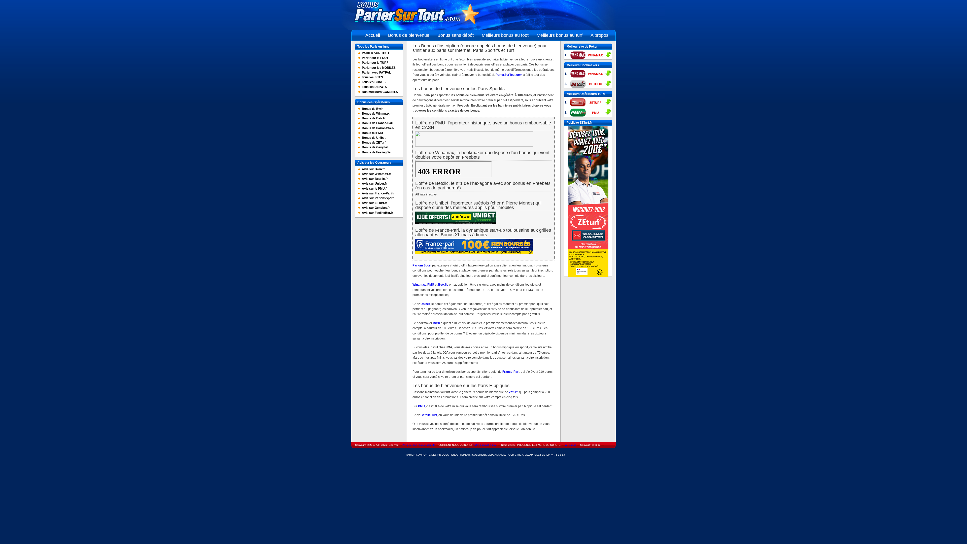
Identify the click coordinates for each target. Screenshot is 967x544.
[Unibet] (455, 223)
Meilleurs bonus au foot (505, 35)
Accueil (372, 35)
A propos (599, 35)
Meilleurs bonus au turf (559, 35)
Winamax (419, 284)
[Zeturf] (588, 276)
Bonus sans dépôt (455, 35)
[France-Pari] (474, 253)
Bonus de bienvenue (408, 35)
